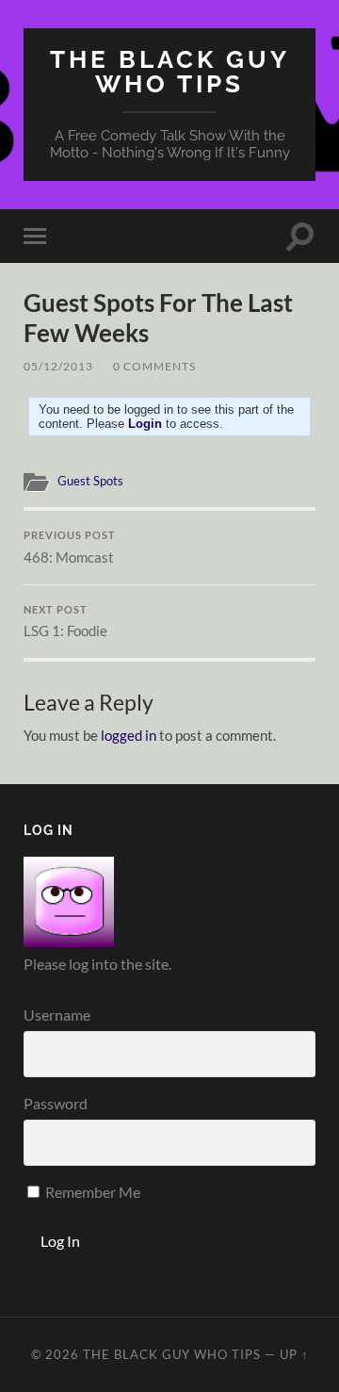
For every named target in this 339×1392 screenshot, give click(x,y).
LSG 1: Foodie (65, 622)
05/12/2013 (58, 366)
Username (57, 1015)
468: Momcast (70, 547)
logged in (128, 735)
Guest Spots (90, 480)
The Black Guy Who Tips (170, 71)
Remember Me (91, 1192)
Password (56, 1103)
